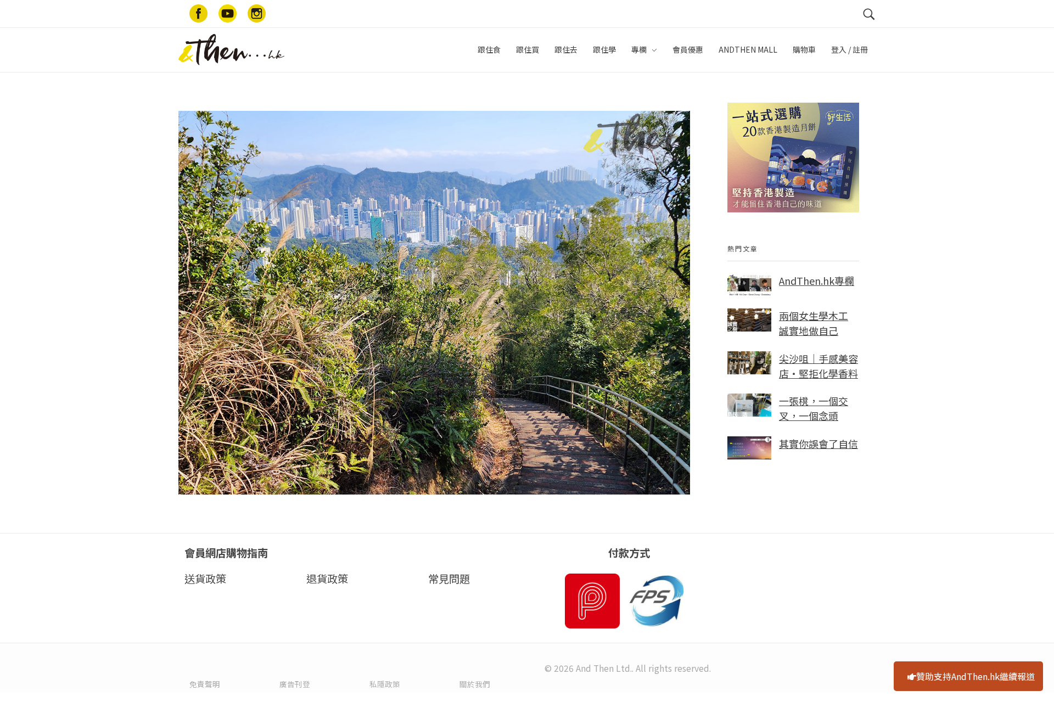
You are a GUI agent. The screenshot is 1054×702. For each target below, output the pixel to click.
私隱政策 (384, 683)
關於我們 (474, 683)
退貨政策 (327, 578)
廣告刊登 (294, 683)
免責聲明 (204, 683)
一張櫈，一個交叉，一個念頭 (813, 408)
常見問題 (449, 578)
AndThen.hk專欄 (816, 280)
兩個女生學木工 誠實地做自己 (813, 323)
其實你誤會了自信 (818, 443)
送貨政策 (205, 578)
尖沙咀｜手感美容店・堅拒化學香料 (818, 365)
